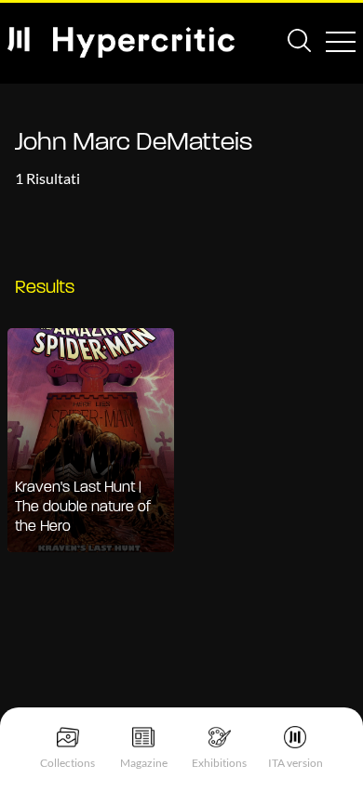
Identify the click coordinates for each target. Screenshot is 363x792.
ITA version (295, 763)
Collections (67, 763)
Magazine (144, 763)
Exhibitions (219, 763)
